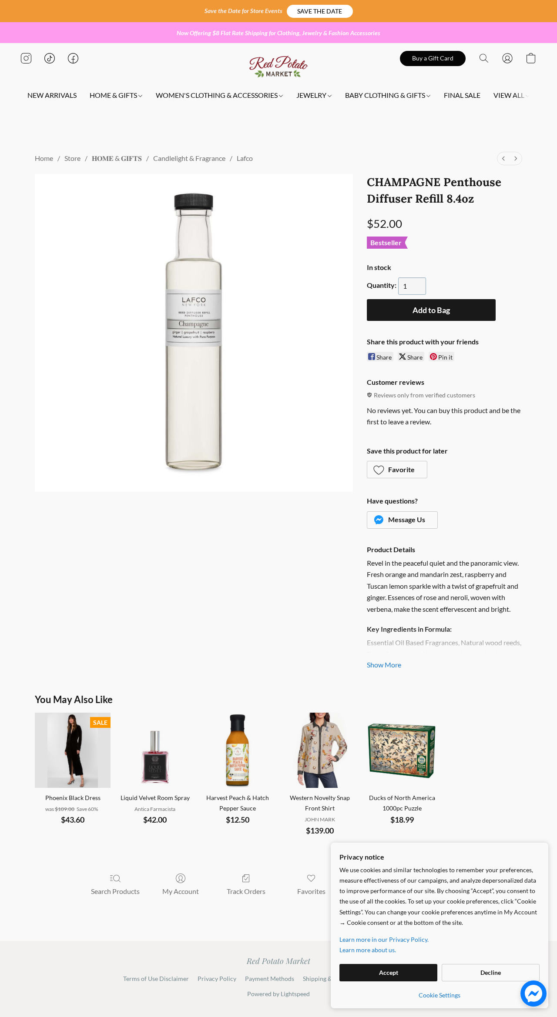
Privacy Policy (217, 978)
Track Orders (246, 891)
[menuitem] (503, 158)
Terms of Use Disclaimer (156, 978)
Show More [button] (384, 664)
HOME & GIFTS (114, 95)
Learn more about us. (367, 950)
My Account (180, 891)
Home (44, 158)
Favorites (311, 891)
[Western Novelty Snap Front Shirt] (319, 750)
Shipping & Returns (329, 978)
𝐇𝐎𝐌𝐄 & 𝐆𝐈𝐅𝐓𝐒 (117, 158)
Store (72, 158)
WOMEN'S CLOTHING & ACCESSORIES (217, 95)
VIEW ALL (509, 95)
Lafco (245, 158)
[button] (320, 11)
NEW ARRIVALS (52, 95)
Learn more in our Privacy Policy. (384, 939)
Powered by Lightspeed (278, 993)
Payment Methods (269, 978)
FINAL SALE (462, 95)
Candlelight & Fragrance (189, 158)
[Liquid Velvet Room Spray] (155, 750)
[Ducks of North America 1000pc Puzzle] (402, 750)
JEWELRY (312, 95)
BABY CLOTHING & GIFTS (385, 95)
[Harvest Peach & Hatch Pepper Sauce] (237, 750)
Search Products (115, 891)
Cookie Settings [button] (439, 995)
